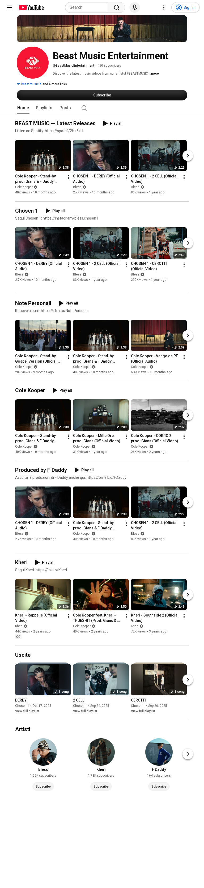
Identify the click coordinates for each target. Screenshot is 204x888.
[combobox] (88, 7)
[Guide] (9, 7)
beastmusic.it (30, 84)
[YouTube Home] (31, 7)
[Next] (187, 156)
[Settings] (164, 7)
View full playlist (27, 711)
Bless (77, 187)
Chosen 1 (22, 706)
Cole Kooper (24, 187)
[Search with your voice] (134, 7)
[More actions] (68, 177)
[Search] (116, 7)
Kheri (19, 626)
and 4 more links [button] (54, 84)
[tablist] (102, 108)
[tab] (23, 108)
